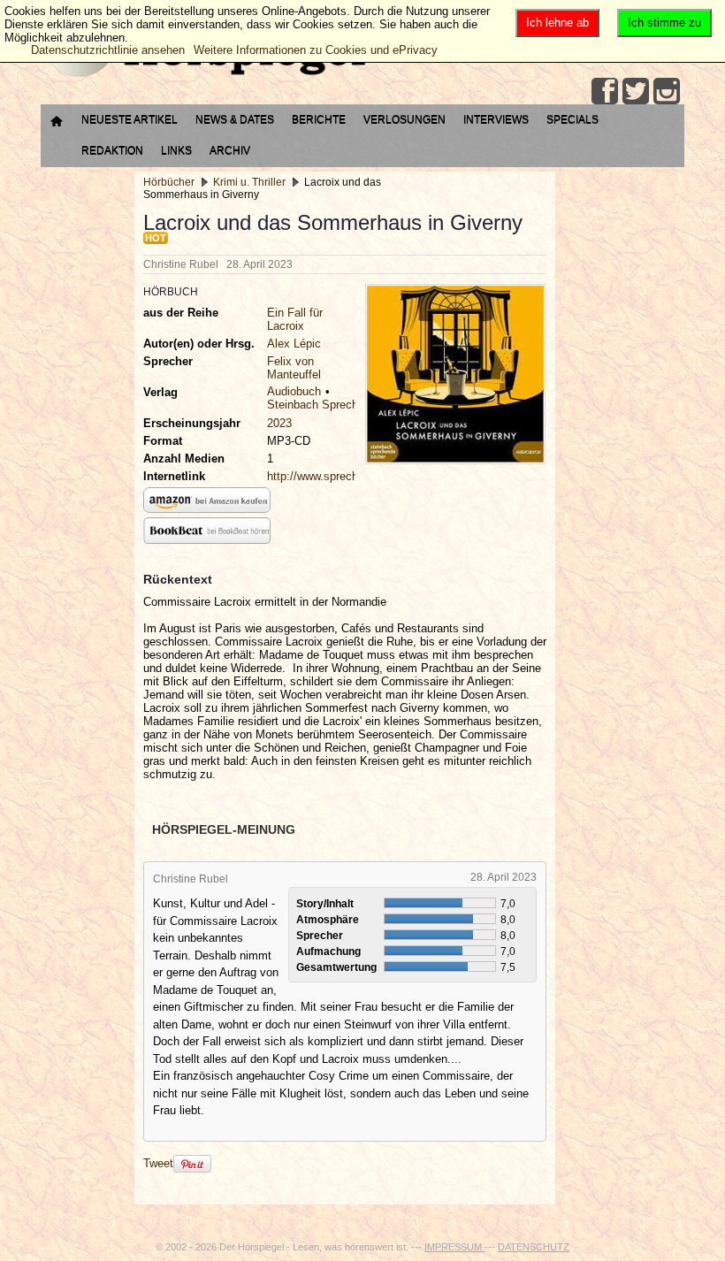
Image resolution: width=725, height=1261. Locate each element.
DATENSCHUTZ (533, 1247)
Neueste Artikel (129, 119)
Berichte (319, 119)
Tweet (158, 1163)
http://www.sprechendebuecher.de (353, 476)
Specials (572, 119)
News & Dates (234, 119)
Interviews (496, 119)
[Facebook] (604, 91)
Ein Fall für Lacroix (295, 319)
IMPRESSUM (454, 1247)
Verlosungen (404, 119)
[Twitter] (635, 91)
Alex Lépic (294, 343)
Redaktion (112, 150)
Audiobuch (294, 391)
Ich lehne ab (557, 22)
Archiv (230, 150)
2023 (279, 423)
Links (176, 150)
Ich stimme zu (664, 22)
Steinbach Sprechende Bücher (345, 404)
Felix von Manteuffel (294, 368)
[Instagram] (666, 91)
